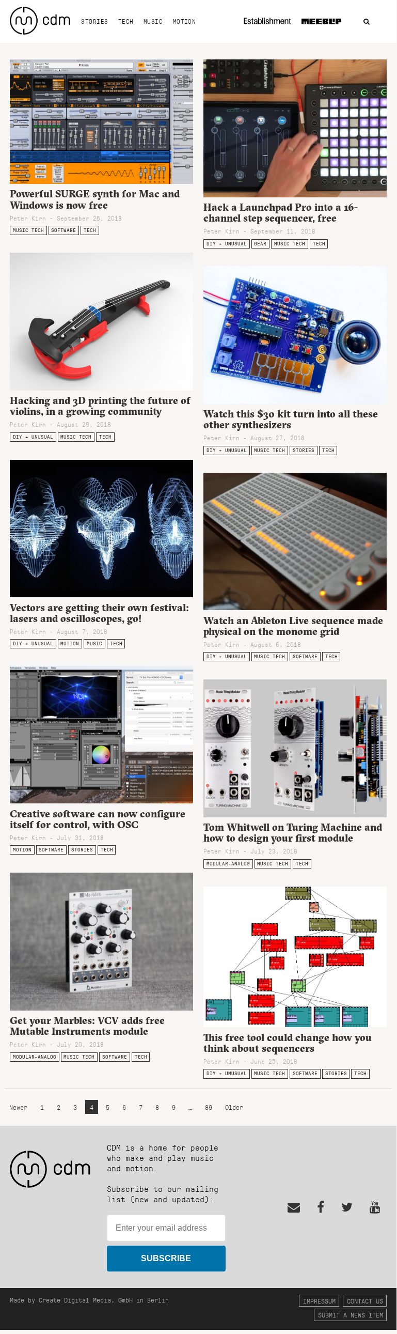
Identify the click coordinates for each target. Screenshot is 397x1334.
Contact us (365, 1300)
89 (208, 1107)
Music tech (28, 230)
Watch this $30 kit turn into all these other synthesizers (290, 419)
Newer (20, 1107)
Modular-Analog (228, 863)
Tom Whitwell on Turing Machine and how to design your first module (292, 832)
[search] (366, 22)
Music (153, 21)
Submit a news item (350, 1314)
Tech (126, 21)
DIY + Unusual (227, 243)
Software (63, 230)
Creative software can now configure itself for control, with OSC (97, 819)
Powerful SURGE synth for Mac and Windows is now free (95, 199)
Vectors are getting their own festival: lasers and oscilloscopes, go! (99, 613)
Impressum (319, 1300)
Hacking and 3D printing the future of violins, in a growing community (100, 405)
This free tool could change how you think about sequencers (287, 1042)
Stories (94, 21)
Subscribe (166, 1258)
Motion (184, 21)
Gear (260, 243)
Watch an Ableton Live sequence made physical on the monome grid (293, 626)
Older (234, 1107)
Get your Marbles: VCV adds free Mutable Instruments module (87, 1025)
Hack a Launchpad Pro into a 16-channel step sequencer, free (280, 212)
